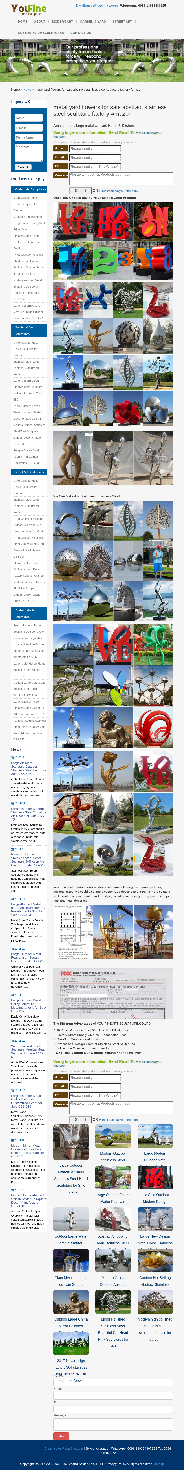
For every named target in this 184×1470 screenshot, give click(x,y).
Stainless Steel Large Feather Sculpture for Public (26, 242)
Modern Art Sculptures (30, 189)
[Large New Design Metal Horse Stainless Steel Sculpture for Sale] (155, 1219)
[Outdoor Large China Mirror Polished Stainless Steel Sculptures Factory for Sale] (71, 1301)
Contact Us (80, 33)
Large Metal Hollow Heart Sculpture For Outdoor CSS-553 (29, 670)
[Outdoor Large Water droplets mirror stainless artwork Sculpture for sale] (71, 1219)
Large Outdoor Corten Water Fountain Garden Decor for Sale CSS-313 (28, 412)
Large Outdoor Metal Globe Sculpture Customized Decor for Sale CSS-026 (26, 1101)
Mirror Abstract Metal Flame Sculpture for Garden (25, 204)
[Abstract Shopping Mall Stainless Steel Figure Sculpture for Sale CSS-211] (113, 1219)
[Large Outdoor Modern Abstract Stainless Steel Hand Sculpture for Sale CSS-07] (71, 1142)
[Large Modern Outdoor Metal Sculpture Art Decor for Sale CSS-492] (155, 1136)
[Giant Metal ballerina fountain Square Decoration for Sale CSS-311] (71, 1260)
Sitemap (158, 1464)
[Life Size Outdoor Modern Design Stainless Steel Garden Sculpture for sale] (155, 1177)
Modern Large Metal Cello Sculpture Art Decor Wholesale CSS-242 (29, 689)
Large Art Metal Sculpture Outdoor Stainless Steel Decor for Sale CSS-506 (28, 525)
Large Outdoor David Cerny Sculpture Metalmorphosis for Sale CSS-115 (28, 1005)
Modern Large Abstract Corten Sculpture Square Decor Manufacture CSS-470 (28, 1200)
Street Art (122, 21)
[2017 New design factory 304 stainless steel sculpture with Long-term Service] (71, 1343)
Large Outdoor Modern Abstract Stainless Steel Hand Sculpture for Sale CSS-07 (71, 1178)
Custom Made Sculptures (41, 33)
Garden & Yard (93, 21)
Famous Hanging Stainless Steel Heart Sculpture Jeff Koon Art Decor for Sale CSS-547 (28, 860)
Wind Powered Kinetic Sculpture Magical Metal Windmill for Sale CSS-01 (28, 1051)
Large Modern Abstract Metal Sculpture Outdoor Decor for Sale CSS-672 (28, 312)
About (39, 21)
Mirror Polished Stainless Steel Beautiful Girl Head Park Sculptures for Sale (113, 1332)
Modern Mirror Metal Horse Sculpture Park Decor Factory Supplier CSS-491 (27, 1151)
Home (22, 21)
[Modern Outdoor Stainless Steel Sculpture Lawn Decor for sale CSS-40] (113, 1136)
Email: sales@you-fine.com (63, 1448)
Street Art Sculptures (29, 472)
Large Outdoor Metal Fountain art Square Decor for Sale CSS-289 (28, 957)
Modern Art (62, 21)
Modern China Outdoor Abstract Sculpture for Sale (113, 1284)
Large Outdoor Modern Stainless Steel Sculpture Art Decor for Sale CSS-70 (29, 708)
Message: (60, 1415)
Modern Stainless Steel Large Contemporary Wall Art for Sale (29, 223)
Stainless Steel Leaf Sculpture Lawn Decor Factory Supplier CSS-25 (28, 569)
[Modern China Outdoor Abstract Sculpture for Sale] (113, 1260)
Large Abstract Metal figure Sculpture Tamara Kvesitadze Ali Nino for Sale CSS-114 (28, 909)
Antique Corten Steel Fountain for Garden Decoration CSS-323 (26, 457)
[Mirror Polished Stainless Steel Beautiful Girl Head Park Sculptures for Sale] (113, 1301)
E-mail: (58, 1388)
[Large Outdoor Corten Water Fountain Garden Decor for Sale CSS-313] (113, 1177)
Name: (58, 1375)
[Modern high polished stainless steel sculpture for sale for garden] (155, 1301)
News (27, 89)
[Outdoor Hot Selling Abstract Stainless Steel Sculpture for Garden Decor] (155, 1260)
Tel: (55, 1402)
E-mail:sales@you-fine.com (97, 5)
